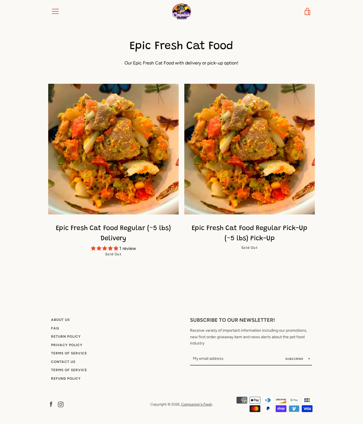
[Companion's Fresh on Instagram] (61, 404)
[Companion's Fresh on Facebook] (51, 404)
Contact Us (63, 362)
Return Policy (66, 337)
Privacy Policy (67, 345)
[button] (105, 248)
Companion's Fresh (196, 404)
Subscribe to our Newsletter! (232, 320)
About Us (60, 320)
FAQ (55, 328)
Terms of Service (69, 353)
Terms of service (69, 370)
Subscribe (295, 359)
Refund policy (66, 379)
